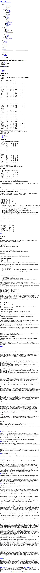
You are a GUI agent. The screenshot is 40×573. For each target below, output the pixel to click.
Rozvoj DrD (8, 18)
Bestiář (7, 13)
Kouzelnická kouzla (9, 24)
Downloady (8, 17)
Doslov (3, 71)
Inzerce (7, 36)
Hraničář (7, 21)
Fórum (5, 45)
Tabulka (3, 69)
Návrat (1, 233)
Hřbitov (7, 8)
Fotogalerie (8, 7)
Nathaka (1, 558)
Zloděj (7, 26)
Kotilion (1, 441)
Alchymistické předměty (10, 20)
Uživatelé (7, 39)
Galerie (7, 6)
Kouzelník (7, 23)
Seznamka (7, 35)
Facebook (5, 55)
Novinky (5, 42)
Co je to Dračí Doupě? (9, 32)
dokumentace (25, 571)
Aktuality (5, 41)
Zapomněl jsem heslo (5, 52)
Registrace (4, 49)
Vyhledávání (8, 29)
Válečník (7, 25)
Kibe (1, 473)
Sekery (3, 137)
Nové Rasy (8, 12)
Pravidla (3, 70)
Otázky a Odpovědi (9, 33)
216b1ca (10, 567)
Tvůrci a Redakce (9, 38)
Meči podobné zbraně (5, 134)
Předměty (7, 15)
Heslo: (14, 50)
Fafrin (1, 431)
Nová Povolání (8, 11)
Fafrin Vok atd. (5, 66)
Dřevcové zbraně (5, 136)
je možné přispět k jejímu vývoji (16, 571)
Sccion (5, 62)
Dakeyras (1, 462)
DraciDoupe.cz (2, 567)
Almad (24, 567)
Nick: (3, 50)
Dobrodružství (8, 14)
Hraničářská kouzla (9, 22)
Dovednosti (8, 10)
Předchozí (1, 430)
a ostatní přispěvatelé (28, 567)
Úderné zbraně (4, 135)
